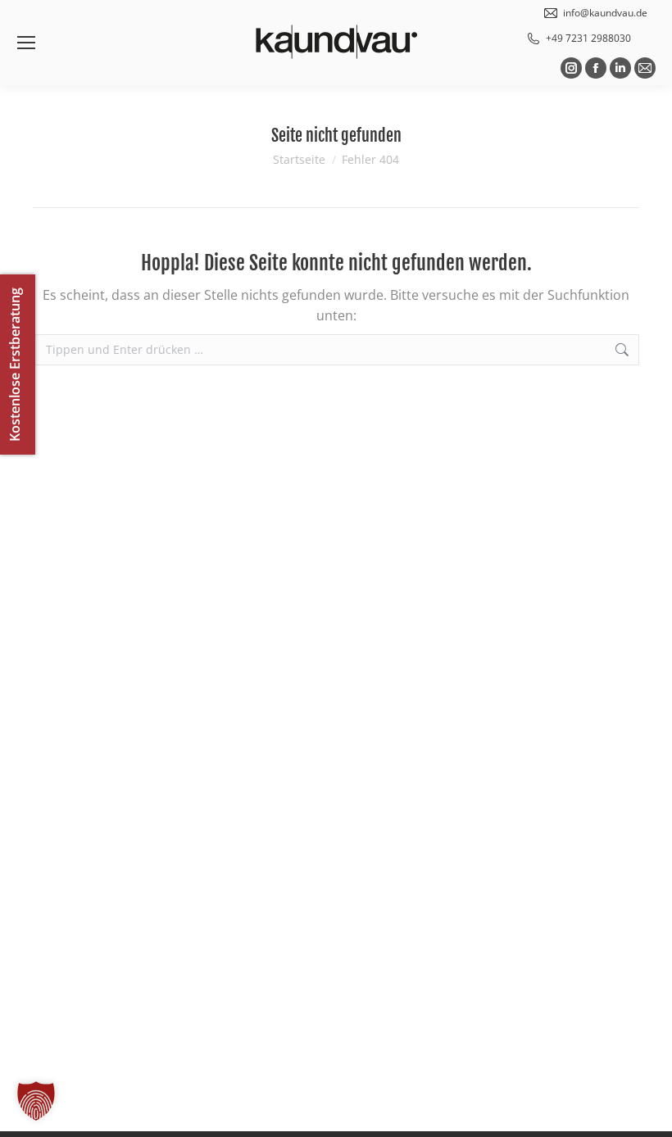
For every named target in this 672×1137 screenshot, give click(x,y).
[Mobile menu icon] (26, 42)
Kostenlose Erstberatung (15, 365)
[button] (36, 1101)
